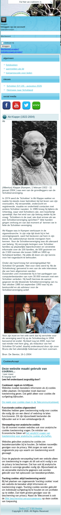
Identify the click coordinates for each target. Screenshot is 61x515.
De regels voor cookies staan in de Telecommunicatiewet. (30, 402)
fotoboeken (12, 65)
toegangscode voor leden (19, 73)
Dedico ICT (24, 508)
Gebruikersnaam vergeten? (11, 52)
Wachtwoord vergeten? (10, 49)
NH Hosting (36, 508)
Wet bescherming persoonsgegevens (23, 499)
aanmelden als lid (15, 68)
